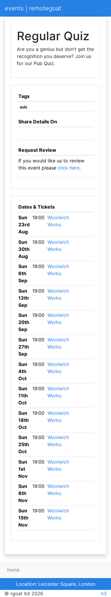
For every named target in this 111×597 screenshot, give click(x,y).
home (13, 570)
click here (68, 168)
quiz (23, 107)
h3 (104, 593)
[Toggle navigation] (102, 8)
